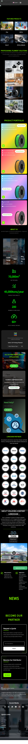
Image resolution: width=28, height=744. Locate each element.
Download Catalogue (14, 387)
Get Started (7, 675)
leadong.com (11, 736)
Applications (3, 719)
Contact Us (3, 727)
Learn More (14, 365)
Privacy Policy (17, 736)
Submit (14, 648)
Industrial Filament (7, 214)
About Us (3, 721)
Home (2, 718)
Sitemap (17, 734)
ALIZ (2, 723)
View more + (6, 264)
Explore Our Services (20, 568)
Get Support (8, 409)
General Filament (20, 151)
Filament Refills (21, 125)
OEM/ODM (3, 725)
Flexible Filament (7, 189)
